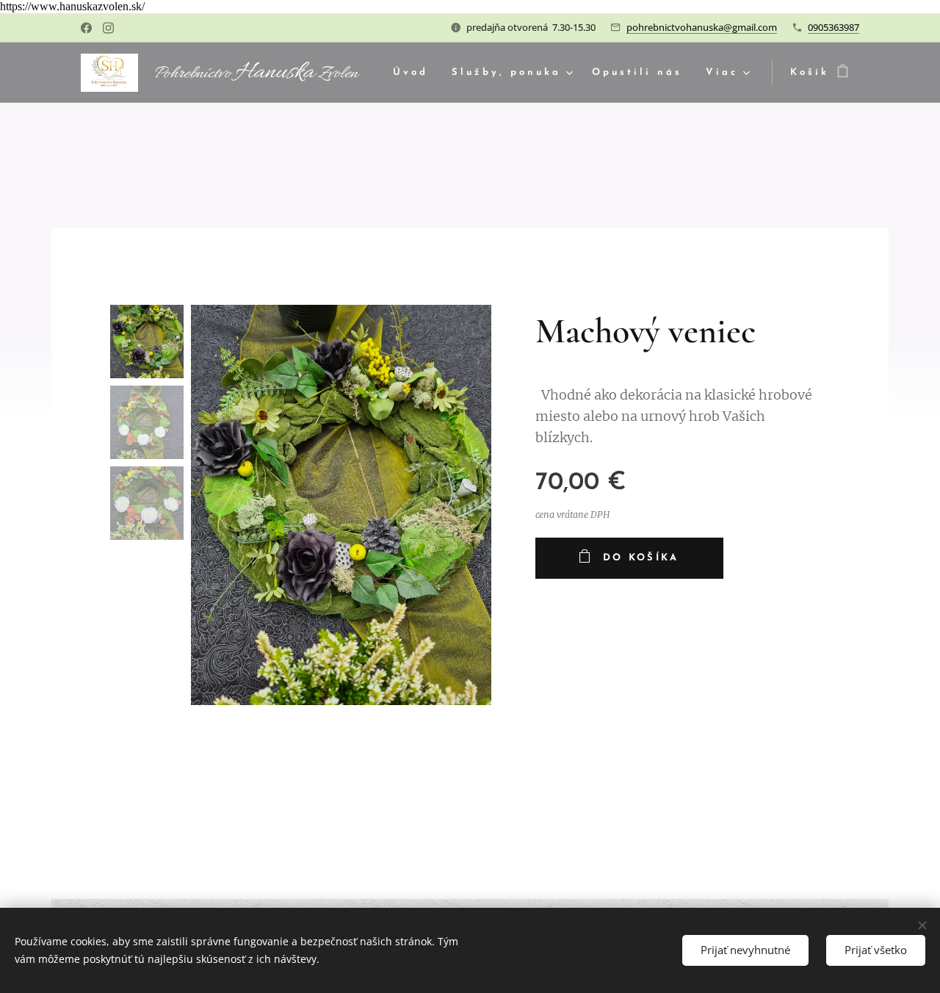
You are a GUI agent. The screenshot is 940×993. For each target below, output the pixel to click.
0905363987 (833, 27)
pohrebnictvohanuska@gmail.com (701, 27)
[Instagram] (108, 27)
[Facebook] (86, 27)
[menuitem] (414, 73)
